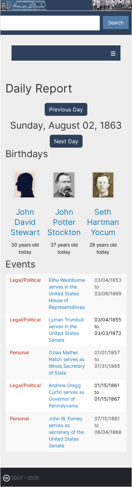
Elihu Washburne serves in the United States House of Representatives (67, 293)
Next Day (66, 141)
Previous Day (66, 109)
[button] (25, 197)
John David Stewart (25, 222)
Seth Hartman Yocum (103, 222)
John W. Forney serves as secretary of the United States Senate (66, 432)
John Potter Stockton (64, 222)
